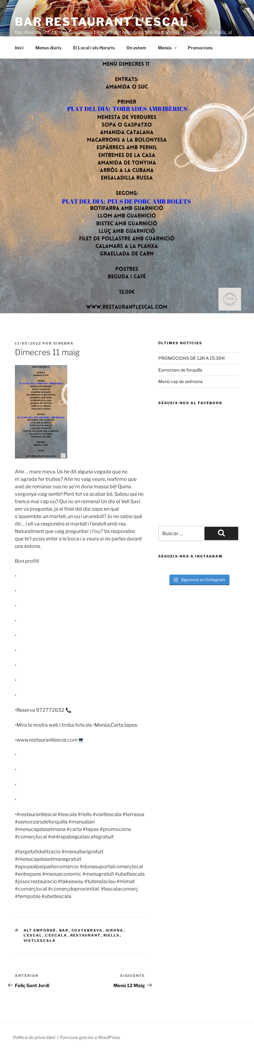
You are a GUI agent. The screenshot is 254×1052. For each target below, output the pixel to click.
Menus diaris (48, 47)
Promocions (200, 47)
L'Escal (33, 935)
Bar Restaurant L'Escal (101, 22)
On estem (136, 47)
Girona (115, 930)
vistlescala (40, 940)
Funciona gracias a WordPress (90, 1037)
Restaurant (85, 935)
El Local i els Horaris (94, 47)
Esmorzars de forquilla (180, 369)
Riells (111, 935)
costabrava (87, 930)
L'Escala (56, 935)
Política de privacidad (34, 1037)
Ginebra (63, 343)
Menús (165, 47)
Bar (64, 930)
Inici (19, 47)
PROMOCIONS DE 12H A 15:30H (191, 358)
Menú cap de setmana (180, 381)
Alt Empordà (40, 930)
